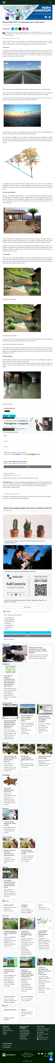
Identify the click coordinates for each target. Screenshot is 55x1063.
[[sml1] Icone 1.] (27, 454)
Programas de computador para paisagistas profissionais (20, 571)
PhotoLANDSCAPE (9, 620)
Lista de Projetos (9, 997)
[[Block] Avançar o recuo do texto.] (22, 454)
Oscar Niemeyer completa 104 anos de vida (27, 852)
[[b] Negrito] (8, 454)
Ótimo (6, 463)
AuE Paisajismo (7, 1047)
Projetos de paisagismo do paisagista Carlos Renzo (26, 933)
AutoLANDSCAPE (9, 618)
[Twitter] (46, 1053)
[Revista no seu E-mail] (51, 1059)
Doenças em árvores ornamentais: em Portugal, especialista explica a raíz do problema (38, 650)
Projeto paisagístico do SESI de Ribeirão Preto (10, 933)
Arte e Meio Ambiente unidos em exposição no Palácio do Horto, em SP (9, 883)
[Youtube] (42, 1053)
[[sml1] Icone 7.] (36, 454)
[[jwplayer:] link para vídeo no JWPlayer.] (39, 454)
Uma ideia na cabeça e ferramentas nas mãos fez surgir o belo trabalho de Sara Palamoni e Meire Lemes (9, 681)
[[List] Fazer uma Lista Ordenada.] (21, 454)
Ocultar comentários (9, 473)
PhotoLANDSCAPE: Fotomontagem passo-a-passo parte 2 (27, 718)
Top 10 (40, 905)
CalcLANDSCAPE (9, 625)
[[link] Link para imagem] (18, 454)
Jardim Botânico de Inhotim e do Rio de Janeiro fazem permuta (10, 758)
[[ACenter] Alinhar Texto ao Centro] (5, 454)
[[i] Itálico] (10, 454)
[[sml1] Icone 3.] (30, 454)
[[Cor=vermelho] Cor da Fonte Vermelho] (15, 454)
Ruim (19, 463)
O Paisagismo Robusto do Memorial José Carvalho (43, 933)
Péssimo (24, 463)
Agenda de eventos (10, 1010)
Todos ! (7, 629)
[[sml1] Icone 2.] (29, 454)
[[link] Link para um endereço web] (17, 454)
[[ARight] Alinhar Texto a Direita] (7, 454)
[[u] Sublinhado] (11, 454)
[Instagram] (45, 1056)
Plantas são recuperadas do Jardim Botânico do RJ (27, 758)
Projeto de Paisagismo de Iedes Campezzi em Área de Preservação (44, 970)
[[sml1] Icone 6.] (35, 454)
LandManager (8, 627)
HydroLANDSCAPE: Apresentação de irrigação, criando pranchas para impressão (10, 724)
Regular (15, 463)
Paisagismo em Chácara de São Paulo (9, 971)
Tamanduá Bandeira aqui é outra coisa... (9, 790)
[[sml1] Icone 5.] (33, 454)
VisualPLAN (8, 623)
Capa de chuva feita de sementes (44, 757)
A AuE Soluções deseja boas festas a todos (10, 823)
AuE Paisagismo (7, 1045)
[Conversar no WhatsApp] (51, 1054)
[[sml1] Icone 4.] (32, 454)
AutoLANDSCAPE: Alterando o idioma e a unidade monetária (44, 718)
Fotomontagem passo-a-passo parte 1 (11, 38)
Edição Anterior (9, 905)
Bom (10, 463)
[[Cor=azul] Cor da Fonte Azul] (14, 454)
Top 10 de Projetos (27, 997)
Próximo (12, 416)
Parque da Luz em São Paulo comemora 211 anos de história (10, 852)
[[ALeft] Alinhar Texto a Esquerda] (4, 454)
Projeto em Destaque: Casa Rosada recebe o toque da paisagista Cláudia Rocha (27, 973)
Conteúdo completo (24, 906)
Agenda (23, 1010)
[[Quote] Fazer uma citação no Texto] (20, 454)
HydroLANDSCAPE (10, 621)
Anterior (6, 416)
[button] (4, 12)
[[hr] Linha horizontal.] (25, 454)
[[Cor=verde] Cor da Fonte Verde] (12, 454)
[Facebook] (39, 1053)
